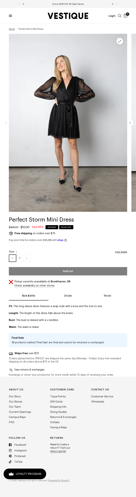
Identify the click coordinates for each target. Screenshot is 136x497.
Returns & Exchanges (63, 417)
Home (12, 29)
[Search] (120, 16)
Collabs (54, 422)
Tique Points (58, 396)
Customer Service (102, 396)
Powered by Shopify (58, 480)
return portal (58, 451)
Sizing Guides (58, 411)
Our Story (15, 396)
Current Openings (20, 411)
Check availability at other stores (35, 285)
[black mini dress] (119, 41)
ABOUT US (16, 389)
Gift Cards (56, 401)
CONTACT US (100, 389)
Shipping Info (58, 406)
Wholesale (97, 401)
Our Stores (15, 401)
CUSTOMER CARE (62, 389)
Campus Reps (17, 417)
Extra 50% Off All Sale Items (68, 3)
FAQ (11, 422)
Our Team (15, 406)
